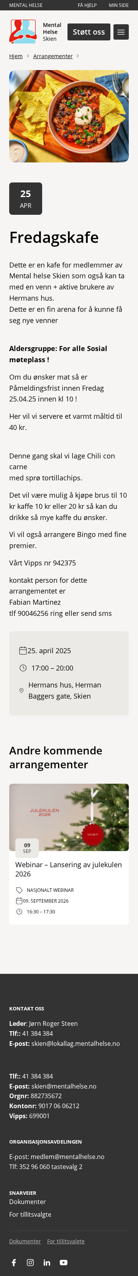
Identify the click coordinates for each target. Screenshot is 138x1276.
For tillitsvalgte (30, 1214)
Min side (119, 5)
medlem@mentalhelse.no (68, 1156)
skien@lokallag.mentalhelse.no (75, 1043)
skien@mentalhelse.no (64, 1086)
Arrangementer (53, 56)
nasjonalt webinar (50, 890)
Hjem (16, 56)
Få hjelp (87, 5)
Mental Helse (26, 5)
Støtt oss (89, 32)
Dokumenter (27, 1201)
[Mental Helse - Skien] (23, 32)
